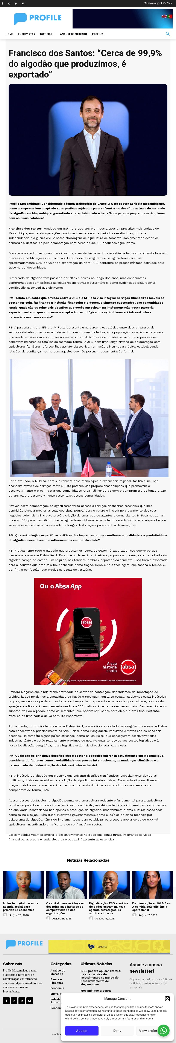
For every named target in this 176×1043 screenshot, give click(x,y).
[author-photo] (6, 915)
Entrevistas (88, 847)
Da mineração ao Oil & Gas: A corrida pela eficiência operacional (151, 907)
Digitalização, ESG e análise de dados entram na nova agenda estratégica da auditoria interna (108, 908)
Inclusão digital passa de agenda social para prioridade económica (20, 907)
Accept (82, 1031)
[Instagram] (9, 3)
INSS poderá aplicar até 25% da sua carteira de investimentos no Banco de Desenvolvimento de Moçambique (100, 977)
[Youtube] (23, 3)
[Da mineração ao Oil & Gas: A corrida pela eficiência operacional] (152, 885)
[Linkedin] (16, 3)
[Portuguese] (170, 16)
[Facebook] (2, 3)
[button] (167, 999)
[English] (164, 16)
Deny (117, 1031)
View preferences (153, 1031)
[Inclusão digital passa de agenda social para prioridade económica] (23, 885)
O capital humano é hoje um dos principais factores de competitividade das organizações (65, 908)
